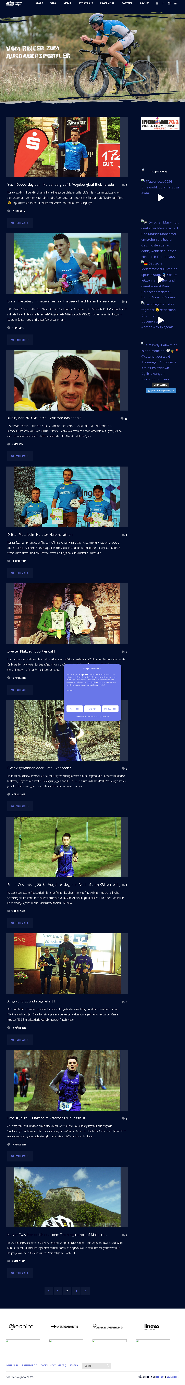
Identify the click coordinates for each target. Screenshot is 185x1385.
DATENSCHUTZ (29, 1365)
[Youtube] (157, 3)
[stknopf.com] (14, 3)
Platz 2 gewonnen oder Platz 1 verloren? (39, 768)
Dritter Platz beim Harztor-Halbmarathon (40, 534)
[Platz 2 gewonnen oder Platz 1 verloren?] (67, 753)
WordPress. (173, 1376)
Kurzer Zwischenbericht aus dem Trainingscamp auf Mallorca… (57, 1234)
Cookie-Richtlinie (81, 716)
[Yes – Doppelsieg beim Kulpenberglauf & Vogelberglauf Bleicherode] (67, 174)
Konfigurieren (110, 708)
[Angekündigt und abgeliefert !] (67, 964)
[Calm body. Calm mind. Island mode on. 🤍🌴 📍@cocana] (160, 361)
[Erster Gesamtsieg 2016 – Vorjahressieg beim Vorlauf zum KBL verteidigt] (67, 869)
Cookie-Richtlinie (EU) (53, 1365)
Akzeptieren (74, 708)
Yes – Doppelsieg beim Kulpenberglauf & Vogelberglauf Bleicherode (60, 184)
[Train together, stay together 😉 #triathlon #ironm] (160, 320)
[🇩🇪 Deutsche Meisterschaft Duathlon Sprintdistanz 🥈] (160, 279)
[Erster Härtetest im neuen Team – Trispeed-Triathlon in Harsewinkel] (67, 268)
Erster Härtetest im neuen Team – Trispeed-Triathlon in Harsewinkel (61, 301)
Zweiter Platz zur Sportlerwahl (31, 651)
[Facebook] (163, 3)
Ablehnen (92, 708)
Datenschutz (70, 690)
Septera (160, 1376)
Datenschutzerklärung (94, 716)
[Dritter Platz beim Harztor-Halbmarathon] (67, 507)
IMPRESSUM (12, 1365)
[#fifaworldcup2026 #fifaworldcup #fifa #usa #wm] (160, 198)
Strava (74, 1365)
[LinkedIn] (175, 3)
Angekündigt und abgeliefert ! (31, 1001)
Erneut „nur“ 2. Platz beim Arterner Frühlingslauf (46, 1118)
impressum (105, 716)
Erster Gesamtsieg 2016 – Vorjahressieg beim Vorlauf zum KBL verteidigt (64, 884)
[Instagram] (169, 3)
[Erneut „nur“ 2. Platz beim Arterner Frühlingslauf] (67, 1105)
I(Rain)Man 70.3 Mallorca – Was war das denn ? (44, 417)
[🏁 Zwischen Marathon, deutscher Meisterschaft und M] (160, 238)
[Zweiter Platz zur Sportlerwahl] (67, 614)
